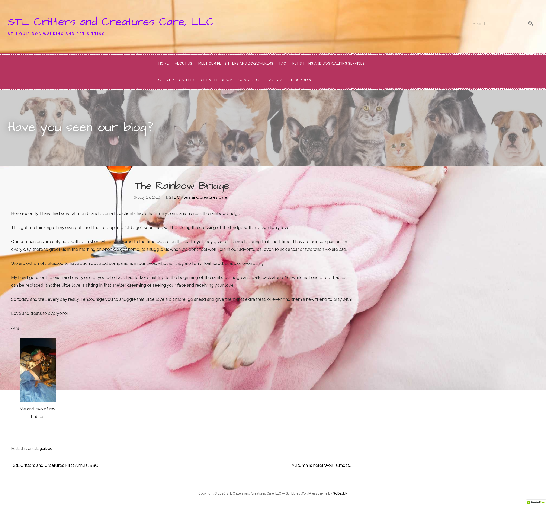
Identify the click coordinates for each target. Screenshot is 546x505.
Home (163, 63)
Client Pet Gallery (176, 80)
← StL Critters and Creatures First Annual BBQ (53, 465)
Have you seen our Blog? (290, 80)
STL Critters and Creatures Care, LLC (111, 22)
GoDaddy (340, 493)
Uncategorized (40, 448)
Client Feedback (216, 80)
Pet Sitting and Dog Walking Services (328, 63)
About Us (183, 63)
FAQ (282, 63)
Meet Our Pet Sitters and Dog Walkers (235, 63)
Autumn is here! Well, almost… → (324, 465)
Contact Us (249, 80)
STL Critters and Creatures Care (198, 197)
